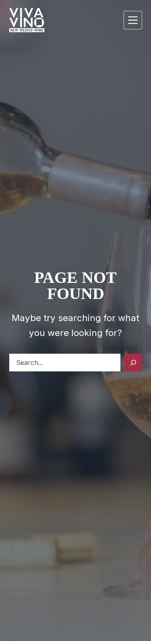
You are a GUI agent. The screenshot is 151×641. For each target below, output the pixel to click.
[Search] (133, 362)
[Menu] (133, 20)
